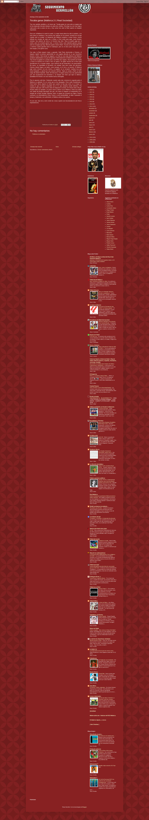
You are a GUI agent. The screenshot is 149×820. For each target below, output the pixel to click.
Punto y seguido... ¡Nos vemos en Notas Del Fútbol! (103, 630)
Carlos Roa (110, 206)
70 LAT (92, 530)
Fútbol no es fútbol (95, 587)
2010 (91, 137)
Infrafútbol (93, 711)
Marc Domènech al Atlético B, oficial (99, 281)
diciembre (92, 108)
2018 (91, 89)
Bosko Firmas (94, 672)
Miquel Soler (110, 241)
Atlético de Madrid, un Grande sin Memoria (102, 407)
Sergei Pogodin (102, 616)
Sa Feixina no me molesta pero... (107, 735)
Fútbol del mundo (95, 539)
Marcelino (109, 232)
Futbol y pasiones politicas (97, 478)
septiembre (92, 115)
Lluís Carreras (110, 230)
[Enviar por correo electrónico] (62, 125)
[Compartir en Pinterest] (70, 125)
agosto (91, 118)
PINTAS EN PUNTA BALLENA (98, 528)
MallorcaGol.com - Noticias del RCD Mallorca (103, 715)
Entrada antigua (76, 146)
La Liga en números (95, 305)
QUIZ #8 (101, 437)
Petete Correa (110, 243)
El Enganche (93, 374)
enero (91, 134)
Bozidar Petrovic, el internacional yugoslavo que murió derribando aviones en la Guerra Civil (107, 481)
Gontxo (51, 124)
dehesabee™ (93, 777)
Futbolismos (93, 658)
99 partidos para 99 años (96, 508)
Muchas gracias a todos (96, 640)
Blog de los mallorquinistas (97, 553)
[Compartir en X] (66, 125)
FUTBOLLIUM (94, 435)
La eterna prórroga (103, 408)
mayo (90, 125)
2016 (91, 94)
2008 (91, 142)
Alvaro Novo (110, 202)
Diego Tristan (110, 210)
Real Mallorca (94, 494)
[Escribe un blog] (64, 125)
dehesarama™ (94, 764)
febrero (91, 132)
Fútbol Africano (94, 290)
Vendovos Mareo (94, 449)
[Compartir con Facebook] (68, 125)
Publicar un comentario (38, 134)
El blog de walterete (95, 749)
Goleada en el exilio (103, 540)
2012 (91, 104)
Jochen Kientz (110, 222)
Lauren (108, 226)
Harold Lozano (111, 216)
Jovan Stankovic (111, 224)
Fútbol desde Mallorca (96, 279)
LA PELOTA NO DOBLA (96, 464)
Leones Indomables (95, 696)
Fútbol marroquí (94, 564)
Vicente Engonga (111, 247)
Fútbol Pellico (94, 601)
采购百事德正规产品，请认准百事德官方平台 (101, 398)
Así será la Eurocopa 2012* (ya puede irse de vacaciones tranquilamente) (106, 781)
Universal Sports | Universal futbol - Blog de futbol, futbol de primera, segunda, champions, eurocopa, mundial (103, 360)
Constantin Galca (111, 208)
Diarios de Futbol (95, 335)
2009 (91, 139)
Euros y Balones (94, 345)
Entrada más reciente (36, 146)
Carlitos (109, 204)
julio (90, 120)
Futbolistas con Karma (96, 614)
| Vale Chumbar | (94, 724)
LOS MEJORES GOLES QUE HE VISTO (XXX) (102, 650)
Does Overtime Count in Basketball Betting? (101, 387)
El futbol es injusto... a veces (98, 720)
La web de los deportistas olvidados (100, 639)
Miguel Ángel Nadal (112, 239)
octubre (91, 113)
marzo (91, 129)
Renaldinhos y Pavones (96, 420)
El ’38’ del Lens (93, 336)
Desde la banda (94, 396)
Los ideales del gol (95, 517)
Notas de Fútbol (94, 628)
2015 (91, 97)
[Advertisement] (55, 140)
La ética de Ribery (103, 602)
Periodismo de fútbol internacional (99, 320)
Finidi (108, 214)
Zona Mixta (93, 686)
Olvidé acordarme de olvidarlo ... (99, 506)
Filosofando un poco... (96, 734)
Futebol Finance (94, 386)
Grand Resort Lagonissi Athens (98, 578)
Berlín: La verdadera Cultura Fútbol (98, 375)
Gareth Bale (102, 673)
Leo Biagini (110, 228)
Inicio (57, 146)
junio (90, 122)
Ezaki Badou (110, 212)
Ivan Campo (110, 218)
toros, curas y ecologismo (105, 267)
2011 (91, 106)
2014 (91, 99)
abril (90, 127)
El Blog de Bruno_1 (95, 576)
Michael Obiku (110, 237)
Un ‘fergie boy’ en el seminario (106, 659)
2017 (91, 92)
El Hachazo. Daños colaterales (97, 687)
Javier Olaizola (111, 220)
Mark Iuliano (110, 235)
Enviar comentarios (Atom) (45, 149)
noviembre (92, 111)
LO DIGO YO (93, 649)
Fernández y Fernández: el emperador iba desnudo (102, 518)
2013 (91, 101)
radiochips (93, 266)
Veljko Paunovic (111, 245)
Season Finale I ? (103, 588)
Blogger (84, 807)
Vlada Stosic (110, 249)
